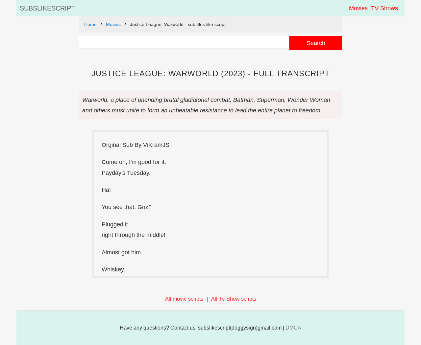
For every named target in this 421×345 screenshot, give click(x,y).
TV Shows (384, 8)
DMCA (293, 328)
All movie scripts (184, 299)
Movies (358, 8)
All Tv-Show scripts (233, 299)
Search (316, 42)
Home (90, 24)
